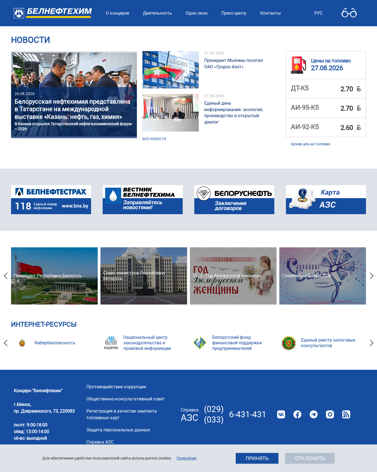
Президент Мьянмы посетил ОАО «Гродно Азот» (233, 63)
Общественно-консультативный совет (125, 399)
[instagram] (330, 414)
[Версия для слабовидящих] (349, 13)
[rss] (346, 414)
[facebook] (297, 414)
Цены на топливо (331, 61)
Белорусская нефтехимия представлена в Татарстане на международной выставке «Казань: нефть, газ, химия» (72, 109)
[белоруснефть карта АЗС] (326, 199)
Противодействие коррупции (116, 386)
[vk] (281, 414)
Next (371, 276)
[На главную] (53, 13)
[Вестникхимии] (143, 199)
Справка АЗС (99, 442)
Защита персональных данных (118, 429)
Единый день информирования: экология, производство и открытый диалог (233, 113)
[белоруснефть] (234, 199)
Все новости (154, 139)
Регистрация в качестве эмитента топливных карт (121, 414)
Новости (30, 40)
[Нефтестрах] (51, 199)
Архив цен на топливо (310, 144)
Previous (5, 276)
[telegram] (313, 414)
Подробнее (187, 458)
